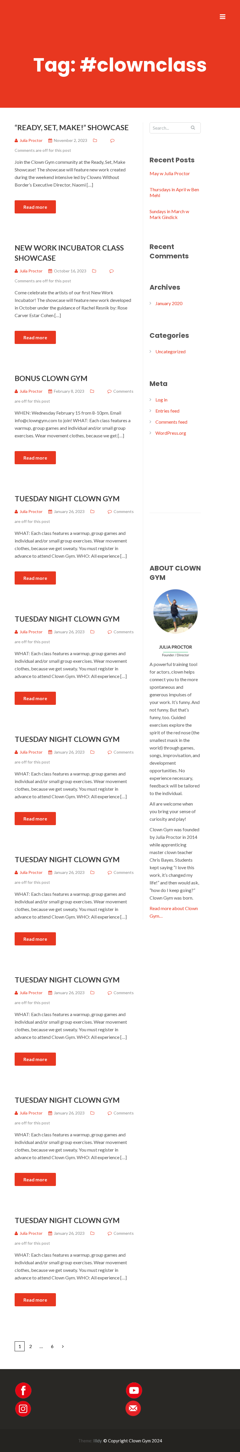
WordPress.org (170, 433)
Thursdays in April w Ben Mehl (174, 192)
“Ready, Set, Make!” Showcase (72, 127)
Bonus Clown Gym (51, 378)
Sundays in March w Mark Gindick (169, 214)
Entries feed (167, 410)
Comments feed (171, 422)
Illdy (97, 1440)
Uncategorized (170, 351)
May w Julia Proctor (170, 173)
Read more (35, 207)
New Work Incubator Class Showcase (69, 252)
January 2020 (168, 303)
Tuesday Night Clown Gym (67, 498)
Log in (161, 399)
